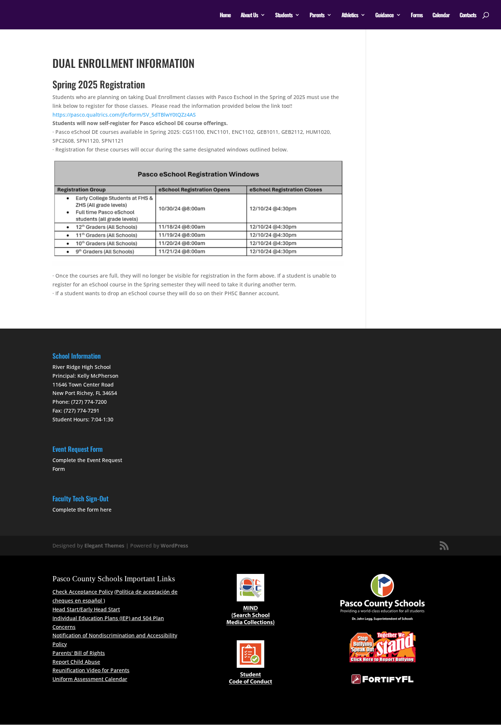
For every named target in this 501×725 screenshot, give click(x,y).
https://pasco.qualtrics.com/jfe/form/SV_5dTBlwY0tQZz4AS (124, 114)
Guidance (384, 15)
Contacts (468, 15)
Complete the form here (81, 509)
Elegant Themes (104, 545)
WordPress (174, 545)
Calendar (441, 15)
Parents (317, 15)
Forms (417, 15)
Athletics (349, 15)
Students (283, 15)
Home (225, 15)
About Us (249, 15)
